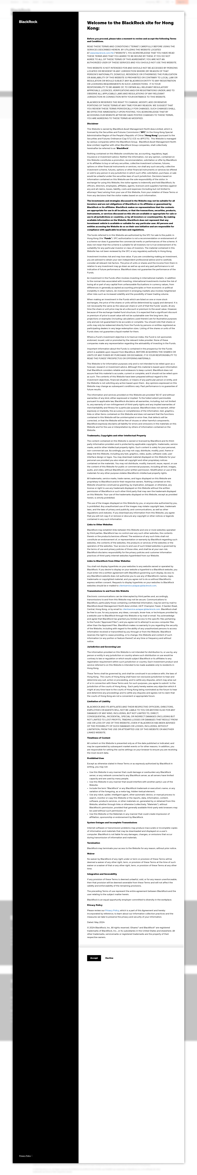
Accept (94, 958)
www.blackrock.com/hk (102, 53)
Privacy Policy (112, 911)
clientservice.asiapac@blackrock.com (137, 586)
